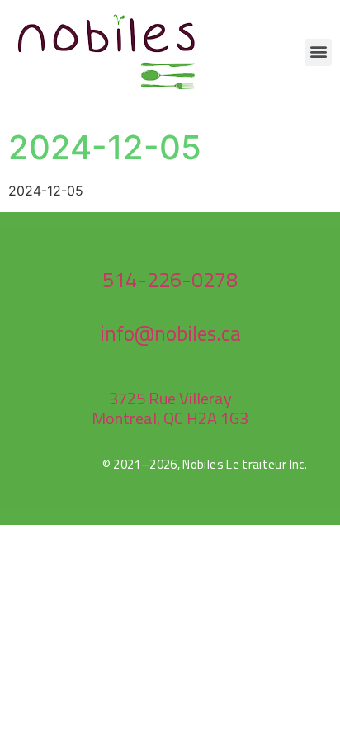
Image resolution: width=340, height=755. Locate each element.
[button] (318, 52)
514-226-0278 (170, 279)
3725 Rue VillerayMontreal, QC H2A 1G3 (170, 408)
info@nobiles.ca (170, 333)
